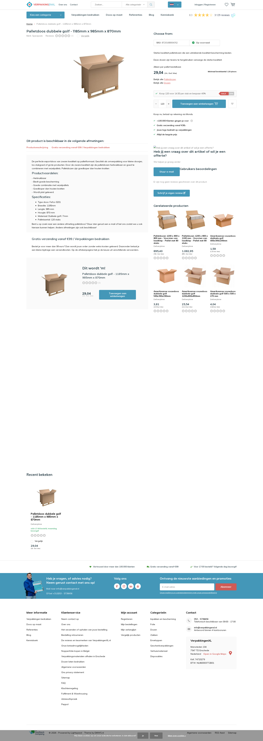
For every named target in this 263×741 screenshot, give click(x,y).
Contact (74, 4)
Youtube (138, 586)
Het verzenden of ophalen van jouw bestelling (84, 629)
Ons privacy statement (72, 672)
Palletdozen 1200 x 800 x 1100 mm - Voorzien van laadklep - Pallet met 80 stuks (195, 239)
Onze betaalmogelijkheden (74, 645)
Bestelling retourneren (72, 635)
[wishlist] (226, 4)
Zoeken (151, 5)
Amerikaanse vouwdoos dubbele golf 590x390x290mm (166, 293)
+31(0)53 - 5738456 (62, 593)
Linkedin (131, 586)
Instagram (124, 586)
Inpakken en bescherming (163, 619)
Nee (156, 735)
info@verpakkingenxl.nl (205, 627)
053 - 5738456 (201, 619)
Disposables (156, 656)
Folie (152, 624)
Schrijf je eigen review (170, 193)
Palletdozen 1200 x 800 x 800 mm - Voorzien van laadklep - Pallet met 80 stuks (166, 239)
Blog (151, 14)
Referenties (135, 14)
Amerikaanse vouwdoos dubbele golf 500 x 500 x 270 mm (223, 293)
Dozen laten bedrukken (72, 661)
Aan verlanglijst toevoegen (232, 104)
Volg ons (120, 578)
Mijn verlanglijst (128, 629)
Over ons (63, 4)
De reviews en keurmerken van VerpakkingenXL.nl (86, 640)
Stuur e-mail (167, 171)
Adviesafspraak (69, 699)
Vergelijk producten (130, 635)
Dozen (167, 82)
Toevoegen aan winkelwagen (117, 295)
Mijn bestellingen (129, 624)
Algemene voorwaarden (73, 667)
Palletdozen (170, 79)
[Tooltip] (191, 121)
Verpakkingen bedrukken (85, 14)
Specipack (37, 35)
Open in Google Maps (215, 654)
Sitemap (65, 677)
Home (29, 24)
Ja (143, 735)
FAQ (63, 683)
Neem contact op (70, 619)
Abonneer (226, 586)
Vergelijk (39, 541)
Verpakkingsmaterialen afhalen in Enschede (83, 656)
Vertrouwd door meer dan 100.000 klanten (114, 566)
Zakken (154, 635)
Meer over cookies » (177, 735)
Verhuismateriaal (158, 651)
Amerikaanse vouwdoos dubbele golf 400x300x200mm (222, 238)
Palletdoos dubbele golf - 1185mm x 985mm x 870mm (46, 516)
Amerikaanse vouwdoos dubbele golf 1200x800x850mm (194, 293)
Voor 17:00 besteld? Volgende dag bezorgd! (215, 566)
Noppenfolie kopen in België (75, 651)
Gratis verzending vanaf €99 (164, 566)
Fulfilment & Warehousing (74, 693)
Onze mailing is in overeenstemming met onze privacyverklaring (188, 592)
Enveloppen (156, 640)
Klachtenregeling (69, 688)
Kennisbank (167, 14)
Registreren (126, 619)
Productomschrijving (37, 147)
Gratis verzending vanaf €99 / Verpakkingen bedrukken (81, 147)
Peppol (64, 704)
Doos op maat (114, 14)
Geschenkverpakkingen (161, 645)
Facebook (117, 586)
